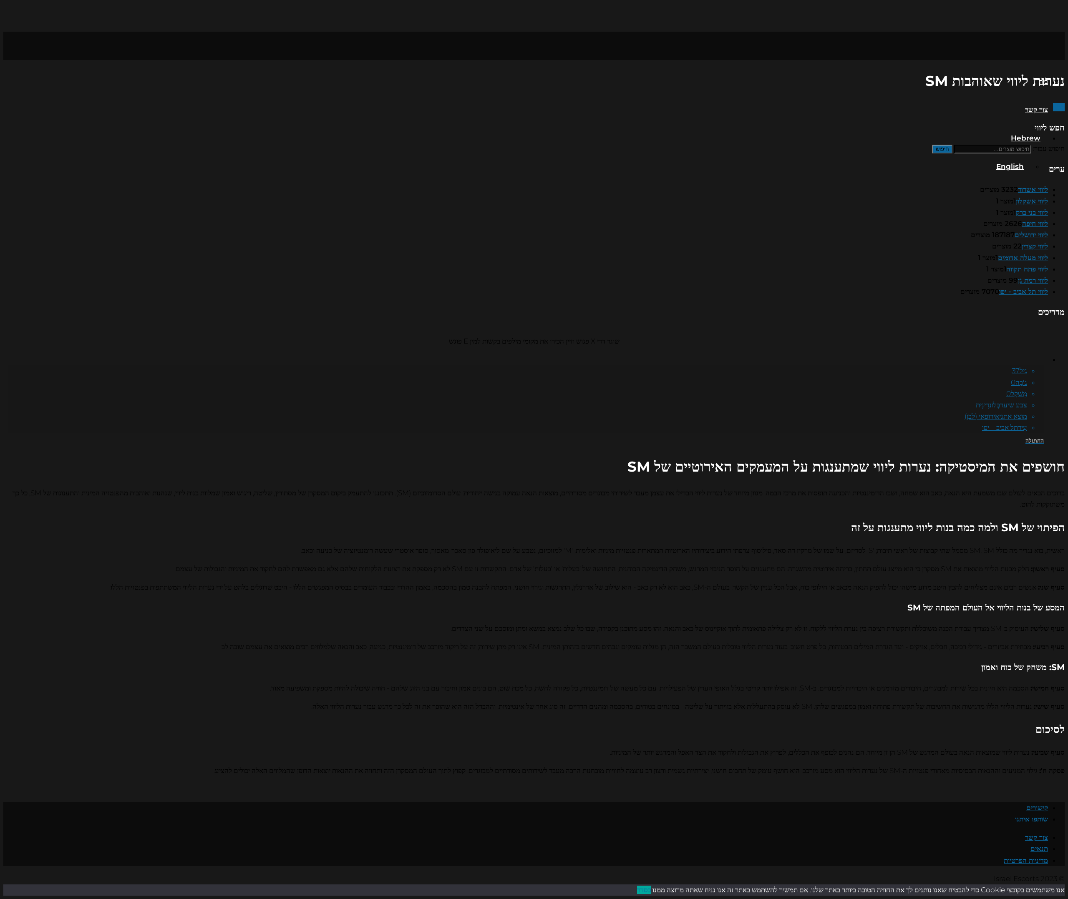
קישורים (1037, 808)
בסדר (644, 890)
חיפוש (942, 149)
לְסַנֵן (1059, 107)
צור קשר (1036, 109)
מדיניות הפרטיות (1026, 860)
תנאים (1039, 848)
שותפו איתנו (1031, 819)
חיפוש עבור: (1049, 148)
